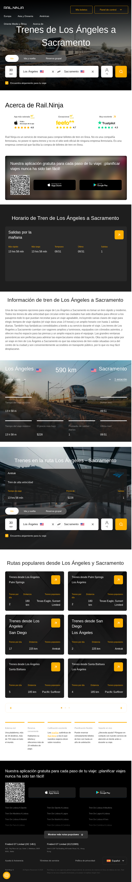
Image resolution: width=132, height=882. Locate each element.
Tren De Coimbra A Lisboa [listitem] (100, 825)
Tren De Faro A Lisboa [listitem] (15, 825)
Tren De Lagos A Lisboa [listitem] (99, 813)
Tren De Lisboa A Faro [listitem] (98, 819)
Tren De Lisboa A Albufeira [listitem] (100, 808)
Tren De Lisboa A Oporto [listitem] (16, 808)
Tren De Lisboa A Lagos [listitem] (57, 813)
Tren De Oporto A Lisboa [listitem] (57, 808)
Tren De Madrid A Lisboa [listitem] (58, 819)
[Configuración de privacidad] (6, 875)
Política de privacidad (85, 861)
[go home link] (14, 8)
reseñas (55, 733)
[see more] (119, 234)
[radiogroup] (36, 58)
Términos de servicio (49, 861)
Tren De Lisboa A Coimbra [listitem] (58, 825)
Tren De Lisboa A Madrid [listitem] (16, 819)
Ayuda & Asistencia (14, 861)
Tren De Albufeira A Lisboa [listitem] (16, 813)
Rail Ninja (52, 736)
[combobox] (41, 71)
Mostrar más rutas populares (63, 834)
